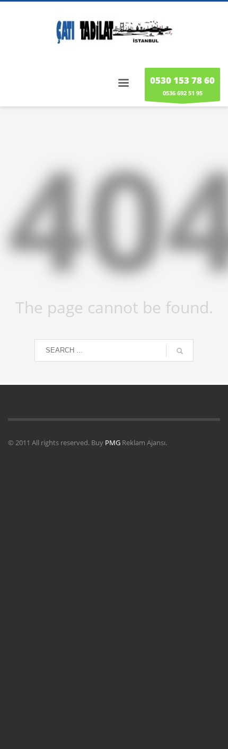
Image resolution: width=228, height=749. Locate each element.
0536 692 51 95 (182, 85)
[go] (180, 351)
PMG (113, 442)
